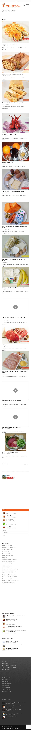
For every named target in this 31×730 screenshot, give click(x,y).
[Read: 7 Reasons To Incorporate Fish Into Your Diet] (3, 623)
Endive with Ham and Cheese (9, 44)
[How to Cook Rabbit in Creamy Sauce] (15, 417)
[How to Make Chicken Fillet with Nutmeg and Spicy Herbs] (15, 360)
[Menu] (27, 5)
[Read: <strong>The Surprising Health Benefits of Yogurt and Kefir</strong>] (3, 616)
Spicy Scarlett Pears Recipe (9, 134)
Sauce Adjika (8, 526)
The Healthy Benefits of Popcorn (12, 619)
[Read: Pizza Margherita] (4, 520)
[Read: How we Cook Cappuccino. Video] (3, 649)
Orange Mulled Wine (7, 162)
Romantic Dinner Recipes (8, 569)
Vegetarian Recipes (7, 582)
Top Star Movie (6, 689)
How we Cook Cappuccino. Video (12, 648)
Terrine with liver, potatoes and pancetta (13, 103)
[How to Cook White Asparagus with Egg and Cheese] (15, 246)
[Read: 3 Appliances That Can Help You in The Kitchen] (3, 645)
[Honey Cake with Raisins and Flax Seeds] (15, 62)
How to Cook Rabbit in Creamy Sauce (11, 427)
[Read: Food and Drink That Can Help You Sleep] (3, 627)
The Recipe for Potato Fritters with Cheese (13, 191)
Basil (7, 522)
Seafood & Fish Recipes (8, 576)
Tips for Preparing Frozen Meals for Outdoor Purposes (16, 705)
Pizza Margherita (9, 519)
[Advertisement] (14, 493)
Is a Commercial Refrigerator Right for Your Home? (16, 702)
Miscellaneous (5, 567)
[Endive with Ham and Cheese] (15, 32)
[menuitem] (23, 5)
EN (13, 1)
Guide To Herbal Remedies (9, 667)
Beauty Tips (5, 663)
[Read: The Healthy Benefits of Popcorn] (3, 620)
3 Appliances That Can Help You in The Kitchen (15, 644)
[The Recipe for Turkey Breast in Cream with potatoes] (15, 307)
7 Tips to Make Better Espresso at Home (13, 709)
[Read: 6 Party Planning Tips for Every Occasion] (3, 714)
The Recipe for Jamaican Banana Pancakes (13, 287)
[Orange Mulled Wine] (15, 151)
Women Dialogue (6, 691)
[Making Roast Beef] (15, 335)
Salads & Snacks (6, 573)
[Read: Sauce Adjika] (4, 527)
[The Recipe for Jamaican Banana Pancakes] (15, 277)
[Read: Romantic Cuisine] (4, 513)
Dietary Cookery (6, 555)
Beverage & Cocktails (7, 547)
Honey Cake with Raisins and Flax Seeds (12, 74)
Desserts (4, 553)
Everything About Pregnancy (9, 665)
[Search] (23, 5)
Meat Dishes (5, 565)
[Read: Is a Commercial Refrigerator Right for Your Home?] (3, 703)
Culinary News (5, 551)
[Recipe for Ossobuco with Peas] (15, 442)
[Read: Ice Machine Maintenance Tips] (3, 642)
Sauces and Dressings (7, 574)
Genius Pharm (5, 685)
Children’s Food (6, 549)
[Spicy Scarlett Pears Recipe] (15, 123)
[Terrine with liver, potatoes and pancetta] (15, 91)
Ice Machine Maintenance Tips (12, 641)
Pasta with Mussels (10, 515)
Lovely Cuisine (5, 563)
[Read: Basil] (4, 523)
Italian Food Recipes (7, 561)
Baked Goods (5, 545)
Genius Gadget (6, 687)
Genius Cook (5, 681)
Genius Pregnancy (6, 683)
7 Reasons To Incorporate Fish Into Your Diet (14, 622)
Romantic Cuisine (9, 512)
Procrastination (6, 669)
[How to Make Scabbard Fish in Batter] (15, 390)
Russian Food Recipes (7, 571)
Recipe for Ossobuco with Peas (10, 452)
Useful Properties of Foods (9, 580)
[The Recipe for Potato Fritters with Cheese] (15, 179)
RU (16, 1)
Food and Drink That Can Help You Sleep (14, 626)
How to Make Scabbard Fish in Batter (11, 400)
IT (18, 1)
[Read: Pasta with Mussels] (4, 516)
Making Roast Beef (7, 345)
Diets (3, 557)
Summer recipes (6, 578)
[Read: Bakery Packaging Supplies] (3, 717)
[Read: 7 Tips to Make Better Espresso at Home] (3, 710)
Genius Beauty (6, 679)
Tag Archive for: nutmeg (8, 10)
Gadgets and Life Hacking (8, 559)
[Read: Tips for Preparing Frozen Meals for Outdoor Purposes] (3, 706)
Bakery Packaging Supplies (11, 716)
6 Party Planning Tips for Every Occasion (14, 713)
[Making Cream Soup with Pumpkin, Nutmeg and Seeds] (15, 213)
